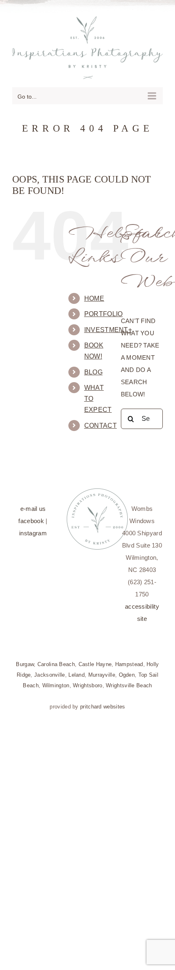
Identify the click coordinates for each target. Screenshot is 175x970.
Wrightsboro (87, 681)
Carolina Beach (56, 660)
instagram (33, 528)
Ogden (127, 670)
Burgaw (25, 660)
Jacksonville (49, 670)
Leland (76, 670)
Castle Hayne (95, 660)
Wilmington (56, 681)
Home (94, 293)
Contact (100, 421)
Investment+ (108, 325)
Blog (93, 367)
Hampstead (129, 660)
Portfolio (103, 309)
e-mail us (33, 504)
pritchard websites (102, 702)
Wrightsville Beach (129, 681)
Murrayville (101, 670)
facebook (31, 516)
